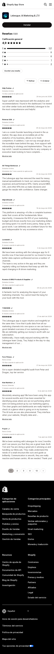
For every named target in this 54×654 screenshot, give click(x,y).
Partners (32, 582)
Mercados (32, 511)
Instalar (27, 25)
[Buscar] (45, 4)
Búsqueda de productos (13, 514)
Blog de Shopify (9, 580)
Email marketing (35, 529)
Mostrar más (7, 156)
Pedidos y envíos (10, 524)
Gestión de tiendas (11, 539)
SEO (30, 534)
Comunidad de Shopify (13, 575)
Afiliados (32, 587)
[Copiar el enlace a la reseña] (13, 88)
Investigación (8, 585)
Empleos (32, 567)
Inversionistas (34, 572)
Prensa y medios (36, 577)
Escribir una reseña (12, 71)
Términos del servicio (12, 625)
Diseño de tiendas (11, 529)
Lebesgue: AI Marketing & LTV (25, 15)
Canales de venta (10, 509)
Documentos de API (11, 570)
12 (37, 471)
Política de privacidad (12, 632)
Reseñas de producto (38, 516)
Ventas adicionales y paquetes (38, 522)
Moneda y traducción (38, 544)
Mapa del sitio (9, 639)
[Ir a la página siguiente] (43, 471)
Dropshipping (34, 506)
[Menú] (50, 4)
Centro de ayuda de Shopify (11, 563)
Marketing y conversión (13, 534)
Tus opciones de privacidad (15, 646)
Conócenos (33, 562)
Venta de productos (11, 519)
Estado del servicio (37, 597)
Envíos (31, 539)
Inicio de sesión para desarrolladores (20, 619)
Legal (30, 592)
